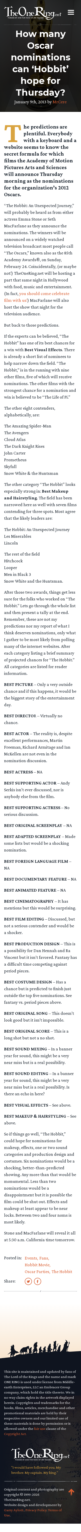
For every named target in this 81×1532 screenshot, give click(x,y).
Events (31, 1257)
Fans (43, 1257)
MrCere (60, 101)
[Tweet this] (28, 1281)
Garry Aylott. (14, 1510)
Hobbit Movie (37, 1264)
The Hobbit (62, 1271)
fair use (39, 1428)
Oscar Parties (37, 1271)
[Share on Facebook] (37, 1281)
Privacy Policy (36, 1510)
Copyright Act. (15, 1434)
